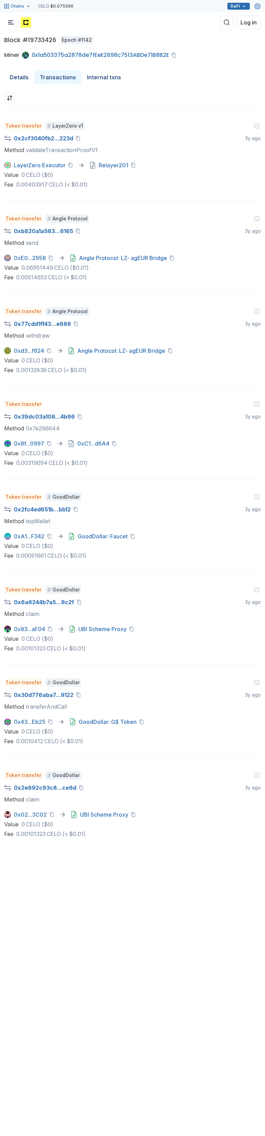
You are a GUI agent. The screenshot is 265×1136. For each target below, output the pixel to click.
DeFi (235, 6)
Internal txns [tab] (104, 77)
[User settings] (257, 6)
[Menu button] (11, 22)
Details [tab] (19, 77)
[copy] (175, 55)
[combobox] (9, 97)
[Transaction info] (257, 126)
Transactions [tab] (58, 77)
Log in (249, 22)
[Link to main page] (26, 22)
